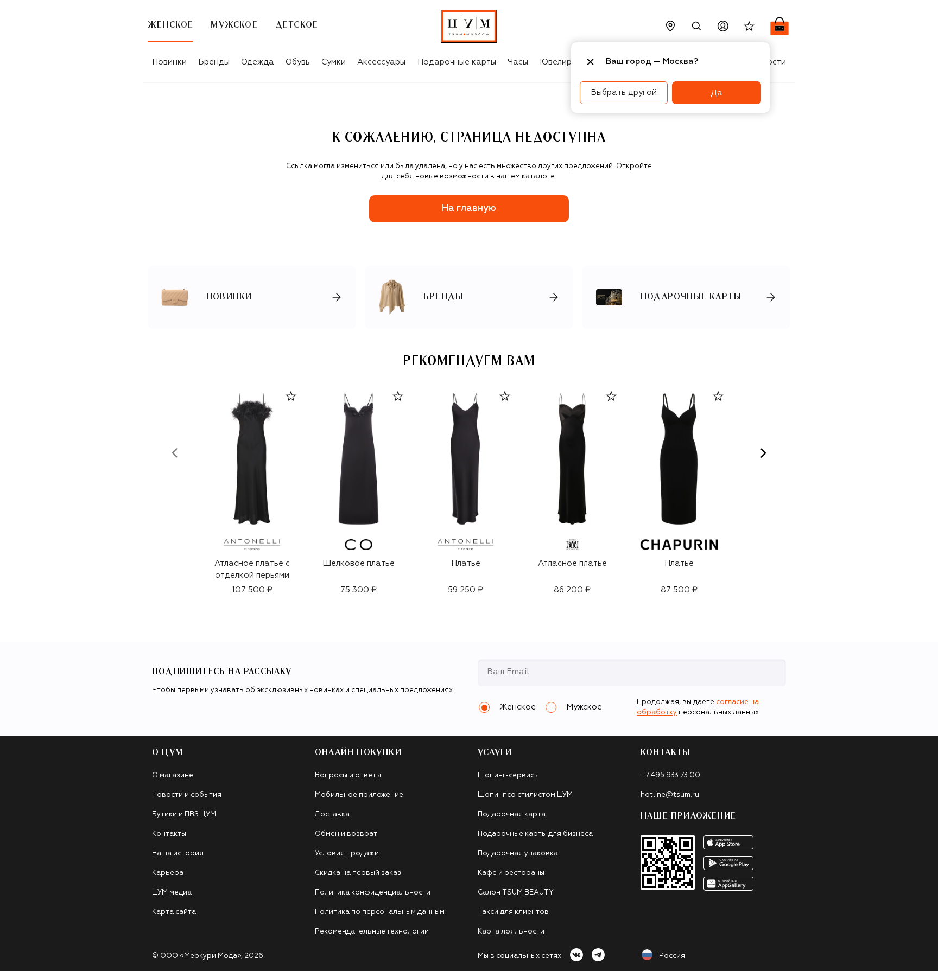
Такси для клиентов (513, 912)
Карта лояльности (511, 931)
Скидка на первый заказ (358, 873)
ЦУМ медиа (172, 892)
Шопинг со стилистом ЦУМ (525, 794)
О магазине (172, 775)
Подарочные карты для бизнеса (535, 834)
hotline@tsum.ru (670, 794)
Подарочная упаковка (518, 853)
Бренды (214, 62)
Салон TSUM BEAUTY (516, 892)
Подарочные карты (456, 62)
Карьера (167, 873)
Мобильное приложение (359, 794)
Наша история (178, 853)
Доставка (332, 814)
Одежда (257, 62)
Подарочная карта (512, 814)
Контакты (169, 834)
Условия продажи (347, 853)
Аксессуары (381, 62)
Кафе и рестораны (511, 873)
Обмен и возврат (346, 834)
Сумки (333, 62)
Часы (518, 62)
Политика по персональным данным (380, 912)
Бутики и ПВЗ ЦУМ (184, 814)
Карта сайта (174, 912)
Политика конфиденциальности (372, 892)
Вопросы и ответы (348, 775)
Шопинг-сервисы (508, 775)
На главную (469, 208)
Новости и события (186, 794)
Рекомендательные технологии (372, 931)
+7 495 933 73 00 (670, 775)
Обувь (298, 62)
